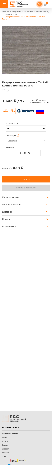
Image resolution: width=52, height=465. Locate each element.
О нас (4, 456)
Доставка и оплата (10, 434)
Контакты (6, 453)
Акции (4, 437)
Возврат (5, 449)
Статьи (5, 445)
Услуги (5, 441)
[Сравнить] (8, 91)
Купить (26, 179)
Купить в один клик (26, 187)
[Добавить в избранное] (4, 91)
